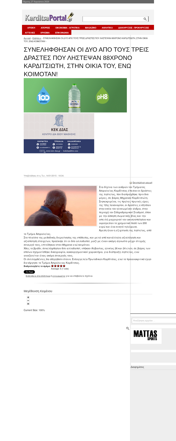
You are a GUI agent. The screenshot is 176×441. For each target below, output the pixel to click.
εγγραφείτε (58, 275)
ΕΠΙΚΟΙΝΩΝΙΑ (62, 32)
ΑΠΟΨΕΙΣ (45, 27)
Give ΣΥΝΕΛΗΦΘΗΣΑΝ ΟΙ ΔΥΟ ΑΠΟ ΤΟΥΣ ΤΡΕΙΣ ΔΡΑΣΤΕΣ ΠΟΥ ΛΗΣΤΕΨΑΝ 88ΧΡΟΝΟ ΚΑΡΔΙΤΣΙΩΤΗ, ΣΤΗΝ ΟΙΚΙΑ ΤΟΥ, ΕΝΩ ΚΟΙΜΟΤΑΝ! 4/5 (61, 266)
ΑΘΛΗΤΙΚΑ (107, 27)
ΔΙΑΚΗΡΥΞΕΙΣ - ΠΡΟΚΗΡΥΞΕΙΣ (133, 27)
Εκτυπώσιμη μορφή (142, 182)
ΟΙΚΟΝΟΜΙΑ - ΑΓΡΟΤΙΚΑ (67, 27)
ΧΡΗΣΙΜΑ (45, 32)
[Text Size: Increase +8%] (28, 297)
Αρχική (27, 38)
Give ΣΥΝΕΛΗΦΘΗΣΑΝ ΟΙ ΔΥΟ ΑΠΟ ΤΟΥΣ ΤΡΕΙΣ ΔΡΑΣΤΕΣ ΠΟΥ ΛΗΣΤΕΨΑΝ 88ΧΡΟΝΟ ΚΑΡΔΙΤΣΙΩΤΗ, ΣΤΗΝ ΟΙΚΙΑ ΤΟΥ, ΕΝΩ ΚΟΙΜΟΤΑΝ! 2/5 (55, 266)
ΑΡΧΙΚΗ (31, 27)
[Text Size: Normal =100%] (28, 303)
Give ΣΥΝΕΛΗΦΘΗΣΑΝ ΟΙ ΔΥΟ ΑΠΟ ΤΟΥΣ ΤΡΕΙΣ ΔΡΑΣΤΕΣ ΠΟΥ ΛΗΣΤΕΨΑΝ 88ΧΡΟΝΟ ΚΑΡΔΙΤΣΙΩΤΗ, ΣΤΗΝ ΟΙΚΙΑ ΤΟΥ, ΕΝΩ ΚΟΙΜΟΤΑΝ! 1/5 (52, 266)
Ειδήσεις (36, 38)
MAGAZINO (90, 27)
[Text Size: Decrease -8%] (28, 300)
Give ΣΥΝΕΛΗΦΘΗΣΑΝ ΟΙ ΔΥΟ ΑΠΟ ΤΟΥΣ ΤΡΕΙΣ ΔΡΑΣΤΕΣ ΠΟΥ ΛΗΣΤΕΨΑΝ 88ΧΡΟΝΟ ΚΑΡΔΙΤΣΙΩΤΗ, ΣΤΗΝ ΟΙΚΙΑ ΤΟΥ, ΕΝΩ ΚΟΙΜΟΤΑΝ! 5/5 (64, 266)
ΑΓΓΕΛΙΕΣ (30, 32)
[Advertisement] (85, 163)
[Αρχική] (49, 16)
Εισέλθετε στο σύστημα (38, 275)
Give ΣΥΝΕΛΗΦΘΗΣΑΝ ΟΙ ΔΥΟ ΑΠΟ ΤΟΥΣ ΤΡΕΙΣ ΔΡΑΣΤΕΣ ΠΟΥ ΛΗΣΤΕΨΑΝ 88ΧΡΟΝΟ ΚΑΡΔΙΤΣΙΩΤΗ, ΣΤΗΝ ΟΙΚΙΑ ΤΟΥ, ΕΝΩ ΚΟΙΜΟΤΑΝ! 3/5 (58, 266)
